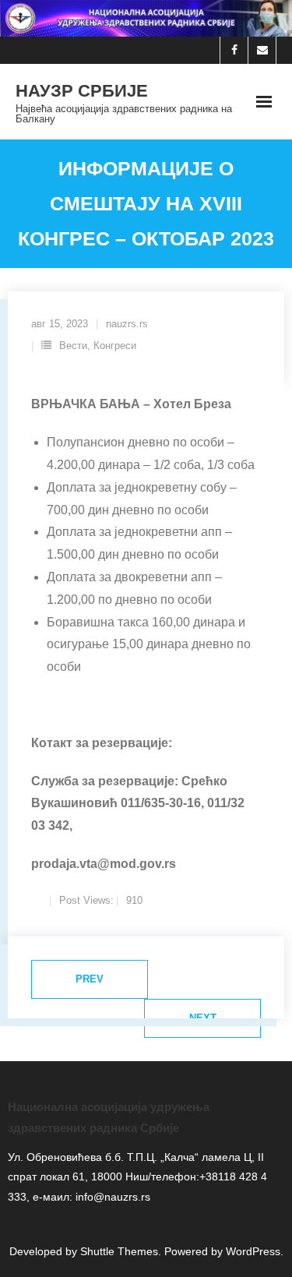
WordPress (253, 1251)
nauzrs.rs (127, 324)
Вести (73, 345)
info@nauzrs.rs (111, 1197)
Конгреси (114, 345)
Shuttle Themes (119, 1251)
